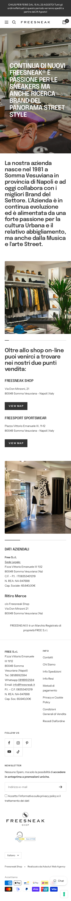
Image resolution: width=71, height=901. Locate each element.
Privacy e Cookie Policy (53, 700)
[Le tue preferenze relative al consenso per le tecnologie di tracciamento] (64, 894)
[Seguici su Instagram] (18, 742)
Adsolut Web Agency (53, 866)
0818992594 (26, 680)
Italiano (11, 855)
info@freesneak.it (24, 684)
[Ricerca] (14, 22)
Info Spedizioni (52, 671)
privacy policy (48, 796)
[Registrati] (60, 787)
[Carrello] (64, 22)
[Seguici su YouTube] (9, 751)
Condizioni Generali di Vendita (54, 712)
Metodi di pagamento (50, 688)
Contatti (48, 657)
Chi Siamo (49, 664)
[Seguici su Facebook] (9, 742)
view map (16, 405)
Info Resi (48, 678)
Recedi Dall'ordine (54, 721)
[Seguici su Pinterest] (26, 742)
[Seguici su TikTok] (18, 751)
